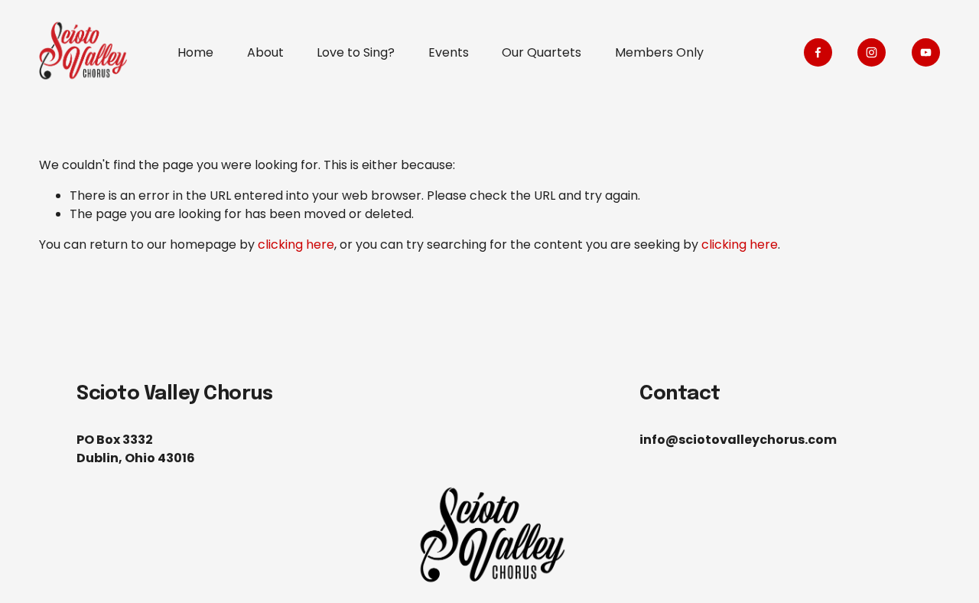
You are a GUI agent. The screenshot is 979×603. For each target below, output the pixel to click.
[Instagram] (871, 52)
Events (448, 52)
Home (195, 52)
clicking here (296, 244)
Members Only (659, 52)
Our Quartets (541, 52)
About (265, 52)
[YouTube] (926, 52)
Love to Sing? (356, 52)
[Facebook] (818, 52)
